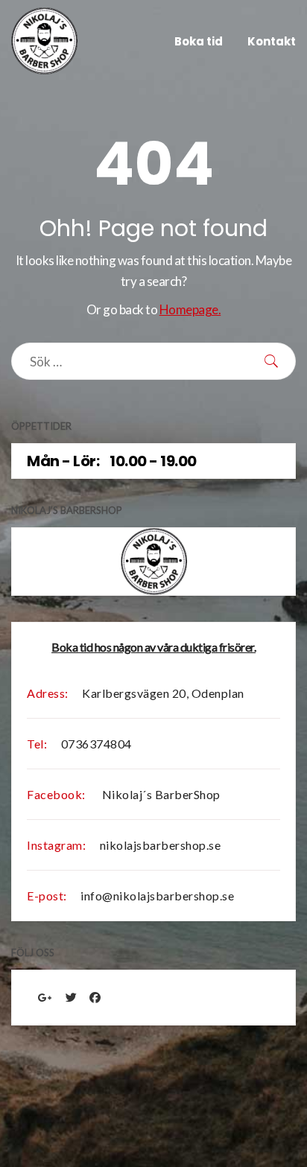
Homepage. (190, 309)
